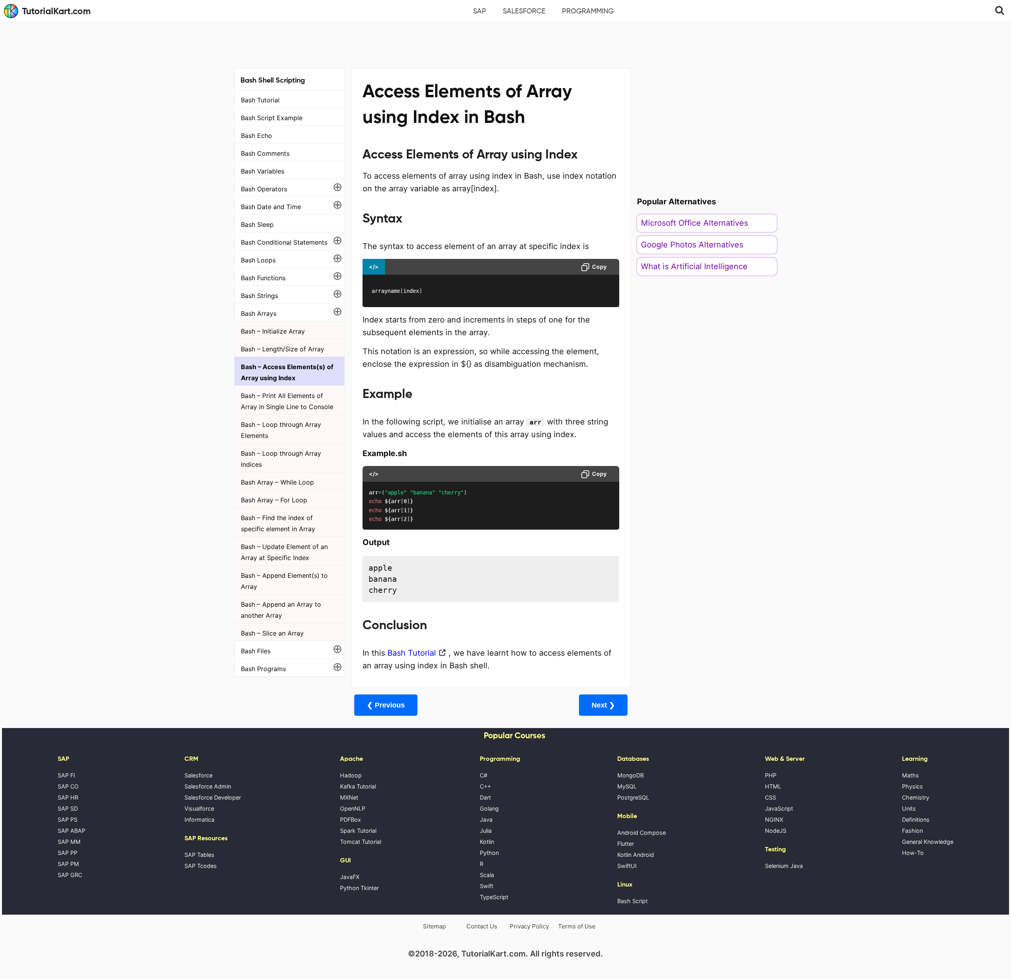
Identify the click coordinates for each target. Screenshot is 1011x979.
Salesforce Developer (212, 797)
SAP (479, 11)
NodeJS (775, 830)
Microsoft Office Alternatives (694, 223)
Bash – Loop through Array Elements (281, 430)
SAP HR (68, 797)
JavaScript (779, 808)
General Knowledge (927, 841)
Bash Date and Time (271, 207)
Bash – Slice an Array (272, 633)
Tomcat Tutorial (360, 841)
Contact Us (481, 926)
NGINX (774, 819)
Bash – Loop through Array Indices (281, 458)
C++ (485, 786)
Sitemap (434, 926)
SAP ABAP (71, 830)
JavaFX (349, 876)
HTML (773, 786)
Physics (912, 786)
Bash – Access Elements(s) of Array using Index (287, 372)
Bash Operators (264, 189)
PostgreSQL (633, 797)
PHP (770, 775)
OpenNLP (352, 808)
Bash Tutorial (260, 100)
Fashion (912, 830)
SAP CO (68, 786)
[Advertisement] (505, 44)
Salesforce (524, 11)
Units (909, 808)
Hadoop (351, 775)
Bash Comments (265, 153)
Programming (588, 11)
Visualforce (199, 808)
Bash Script (632, 901)
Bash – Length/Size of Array (282, 349)
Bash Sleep (257, 224)
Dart (485, 797)
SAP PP (67, 852)
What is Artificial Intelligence (694, 266)
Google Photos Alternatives (692, 244)
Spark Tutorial (358, 830)
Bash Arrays (258, 313)
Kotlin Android (635, 854)
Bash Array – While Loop (277, 482)
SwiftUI (627, 865)
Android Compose (641, 832)
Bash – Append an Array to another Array (281, 609)
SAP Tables (199, 854)
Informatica (199, 819)
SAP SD (68, 808)
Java (486, 819)
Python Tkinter (359, 888)
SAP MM (69, 841)
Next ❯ (603, 705)
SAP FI (66, 775)
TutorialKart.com (56, 11)
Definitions (916, 819)
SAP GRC (70, 874)
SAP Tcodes (200, 865)
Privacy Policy (529, 926)
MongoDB (630, 775)
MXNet (349, 797)
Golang (489, 808)
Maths (910, 775)
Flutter (625, 843)
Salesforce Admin (207, 786)
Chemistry (915, 797)
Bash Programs (263, 669)
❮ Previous (386, 705)
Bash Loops (258, 260)
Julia (486, 830)
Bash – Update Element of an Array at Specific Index (284, 552)
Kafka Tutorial (358, 786)
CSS (770, 797)
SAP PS (67, 819)
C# (483, 775)
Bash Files (256, 651)
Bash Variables (262, 171)
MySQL (627, 786)
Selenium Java (784, 865)
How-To (913, 852)
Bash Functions (263, 278)
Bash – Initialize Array (273, 331)
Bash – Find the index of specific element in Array (278, 523)
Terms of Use (577, 926)
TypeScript (494, 897)
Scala (487, 874)
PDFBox (350, 819)
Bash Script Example (272, 118)
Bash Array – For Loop (274, 500)
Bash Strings (259, 296)
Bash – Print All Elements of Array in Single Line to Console (287, 401)
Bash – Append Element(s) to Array (284, 581)
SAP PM (68, 863)
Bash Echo (256, 136)
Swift (486, 886)
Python (489, 852)
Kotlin (487, 841)
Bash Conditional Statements (284, 242)
